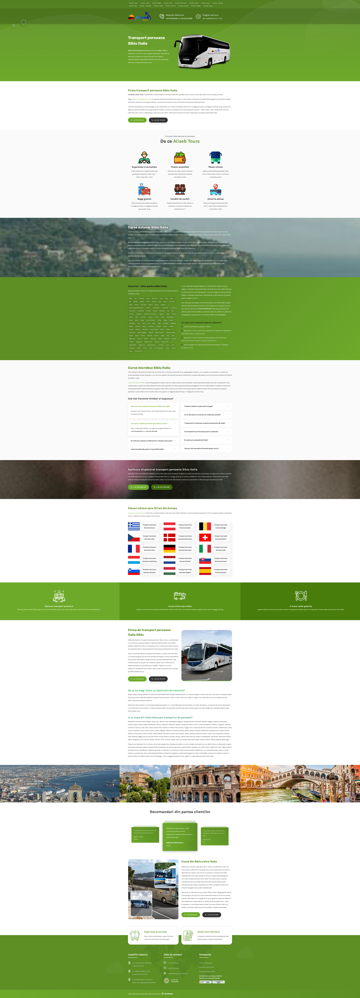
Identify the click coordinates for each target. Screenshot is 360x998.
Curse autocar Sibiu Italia (136, 513)
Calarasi (163, 304)
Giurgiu (142, 320)
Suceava (173, 339)
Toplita (139, 348)
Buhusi (151, 304)
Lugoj (159, 323)
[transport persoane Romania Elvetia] (205, 537)
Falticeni (174, 314)
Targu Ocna (142, 345)
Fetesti (131, 317)
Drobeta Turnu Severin (150, 314)
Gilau (136, 320)
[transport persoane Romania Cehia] (134, 537)
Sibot (173, 335)
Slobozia (166, 339)
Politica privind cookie (206, 967)
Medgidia (173, 323)
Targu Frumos (148, 342)
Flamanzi (143, 317)
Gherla (131, 320)
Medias (131, 326)
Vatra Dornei (138, 351)
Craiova (155, 311)
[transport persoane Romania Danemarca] (169, 537)
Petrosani (145, 329)
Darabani (162, 311)
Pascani (137, 329)
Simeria (146, 339)
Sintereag (153, 339)
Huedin (171, 320)
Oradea (171, 326)
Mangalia (165, 323)
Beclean (142, 301)
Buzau (156, 304)
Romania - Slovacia (171, 6)
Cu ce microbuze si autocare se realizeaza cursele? (202, 415)
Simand (139, 339)
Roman (143, 335)
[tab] (153, 406)
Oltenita (158, 326)
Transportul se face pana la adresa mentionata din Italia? (204, 423)
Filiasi (136, 317)
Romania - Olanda (158, 6)
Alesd (147, 298)
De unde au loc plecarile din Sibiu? (196, 440)
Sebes (162, 335)
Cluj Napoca (173, 308)
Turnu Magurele (158, 348)
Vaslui (130, 351)
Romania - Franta (205, 3)
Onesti (165, 326)
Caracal (148, 308)
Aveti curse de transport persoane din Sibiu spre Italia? (150, 406)
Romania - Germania (218, 3)
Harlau (159, 320)
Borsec (165, 301)
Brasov (137, 304)
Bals (130, 301)
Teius (173, 345)
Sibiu (168, 335)
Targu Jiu (156, 342)
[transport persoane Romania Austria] (169, 526)
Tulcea (145, 348)
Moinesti (137, 326)
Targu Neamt (132, 345)
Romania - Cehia (168, 3)
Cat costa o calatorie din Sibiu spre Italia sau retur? (149, 423)
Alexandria (155, 298)
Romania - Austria (145, 3)
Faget (167, 314)
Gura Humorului (150, 320)
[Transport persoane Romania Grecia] (134, 526)
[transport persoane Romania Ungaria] (169, 571)
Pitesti (162, 329)
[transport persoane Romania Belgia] (205, 526)
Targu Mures (165, 342)
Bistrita (154, 301)
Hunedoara (132, 323)
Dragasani (139, 314)
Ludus (153, 323)
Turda (150, 348)
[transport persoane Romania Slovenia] (134, 571)
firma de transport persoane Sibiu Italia (153, 232)
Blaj (160, 301)
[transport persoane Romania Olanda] (169, 560)
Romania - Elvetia (193, 3)
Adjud (130, 298)
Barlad (136, 301)
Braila (130, 304)
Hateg (165, 320)
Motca (144, 326)
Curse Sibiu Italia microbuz (137, 383)
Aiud (135, 298)
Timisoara (132, 348)
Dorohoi (131, 314)
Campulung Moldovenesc (136, 308)
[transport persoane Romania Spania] (205, 571)
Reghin (131, 335)
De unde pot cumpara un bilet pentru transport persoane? (151, 441)
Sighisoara (132, 339)
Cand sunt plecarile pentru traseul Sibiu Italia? (147, 449)
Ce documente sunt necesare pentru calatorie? (201, 432)
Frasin (157, 317)
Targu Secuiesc (151, 345)
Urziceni (173, 348)
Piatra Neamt (154, 329)
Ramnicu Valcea (170, 332)
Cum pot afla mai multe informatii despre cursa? (201, 448)
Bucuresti (143, 304)
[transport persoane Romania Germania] (169, 548)
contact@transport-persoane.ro (178, 973)
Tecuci (167, 345)
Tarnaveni (161, 345)
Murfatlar (151, 326)
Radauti (151, 332)
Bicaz (148, 301)
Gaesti (163, 317)
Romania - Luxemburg (145, 6)
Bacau (172, 298)
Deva (172, 311)
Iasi (149, 323)
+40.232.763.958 (186, 18)
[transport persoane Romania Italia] (205, 548)
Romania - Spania (208, 6)
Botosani (172, 301)
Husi (138, 323)
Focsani (150, 317)
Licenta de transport (205, 963)
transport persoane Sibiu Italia (142, 99)
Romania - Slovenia (183, 6)
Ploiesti (168, 329)
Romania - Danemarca (180, 3)
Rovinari (149, 335)
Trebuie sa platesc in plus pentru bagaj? (198, 406)
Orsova (131, 329)
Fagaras (161, 314)
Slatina (160, 339)
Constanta (140, 311)
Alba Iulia (141, 298)
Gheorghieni (170, 317)
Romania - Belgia (156, 3)
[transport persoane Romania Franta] (134, 548)
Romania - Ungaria (196, 6)
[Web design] (167, 994)
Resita (137, 335)
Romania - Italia (133, 6)
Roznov (156, 335)
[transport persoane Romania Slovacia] (205, 560)
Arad (161, 298)
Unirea (167, 348)
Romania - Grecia (133, 3)
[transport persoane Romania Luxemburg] (134, 560)
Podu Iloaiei (132, 332)
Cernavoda (165, 308)
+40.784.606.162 (171, 18)
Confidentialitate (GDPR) (207, 971)
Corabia (148, 311)
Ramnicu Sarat (159, 332)
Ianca (144, 323)
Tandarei (131, 342)
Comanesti (132, 311)
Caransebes (156, 308)
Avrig (166, 298)
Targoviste (139, 342)
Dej (168, 311)
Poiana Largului (142, 332)
